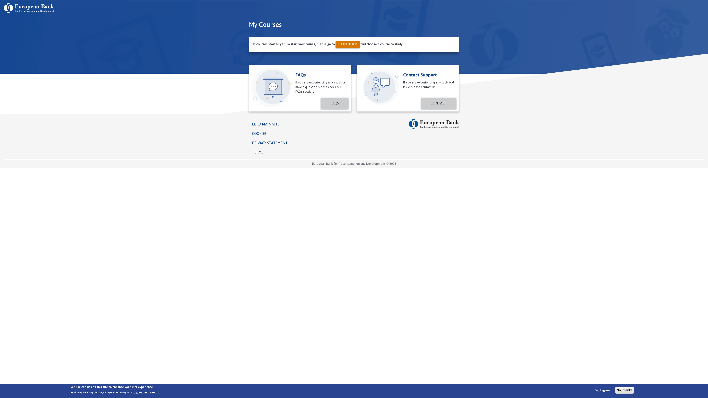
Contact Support (420, 74)
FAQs (300, 74)
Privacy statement (270, 143)
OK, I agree (602, 390)
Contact (439, 103)
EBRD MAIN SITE (266, 124)
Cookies (259, 133)
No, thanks (624, 390)
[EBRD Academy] (29, 8)
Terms (257, 152)
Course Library (348, 44)
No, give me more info (146, 392)
